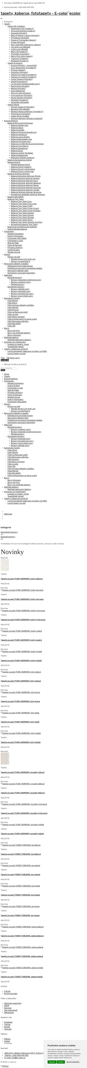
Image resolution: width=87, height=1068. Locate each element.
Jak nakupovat (10, 1010)
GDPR (6, 1005)
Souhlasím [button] (52, 1062)
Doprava (7, 1008)
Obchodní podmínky (13, 1003)
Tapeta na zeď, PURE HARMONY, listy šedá (20, 722)
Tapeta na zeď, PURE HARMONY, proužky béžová (23, 793)
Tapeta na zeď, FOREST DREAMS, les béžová (21, 854)
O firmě (7, 991)
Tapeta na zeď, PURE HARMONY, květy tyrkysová (23, 620)
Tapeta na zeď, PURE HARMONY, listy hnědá (20, 742)
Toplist (7, 1041)
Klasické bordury (8, 537)
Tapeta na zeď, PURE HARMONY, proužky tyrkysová (24, 813)
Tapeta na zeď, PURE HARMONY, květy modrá (21, 640)
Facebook (8, 1022)
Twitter (7, 1024)
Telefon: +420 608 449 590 (16, 1055)
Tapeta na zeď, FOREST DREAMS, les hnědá (20, 895)
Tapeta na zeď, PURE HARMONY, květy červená (22, 599)
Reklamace (9, 1012)
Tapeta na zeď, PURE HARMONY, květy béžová (22, 579)
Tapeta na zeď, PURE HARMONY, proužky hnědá (22, 834)
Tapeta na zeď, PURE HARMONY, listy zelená (21, 681)
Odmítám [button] (61, 1062)
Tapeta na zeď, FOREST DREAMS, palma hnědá (22, 977)
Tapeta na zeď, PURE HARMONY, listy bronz (20, 701)
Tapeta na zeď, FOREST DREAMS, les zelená (20, 874)
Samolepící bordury (9, 532)
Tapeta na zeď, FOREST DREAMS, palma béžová (22, 936)
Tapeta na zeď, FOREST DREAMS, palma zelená (22, 956)
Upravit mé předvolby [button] (73, 1062)
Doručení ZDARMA (12, 3)
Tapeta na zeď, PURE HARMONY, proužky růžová (22, 772)
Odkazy (7, 1039)
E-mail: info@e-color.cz (15, 1058)
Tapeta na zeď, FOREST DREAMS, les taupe (20, 915)
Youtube (7, 1029)
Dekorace (8, 514)
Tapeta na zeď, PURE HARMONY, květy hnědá (21, 660)
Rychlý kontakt (10, 993)
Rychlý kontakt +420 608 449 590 (19, 7)
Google (7, 1027)
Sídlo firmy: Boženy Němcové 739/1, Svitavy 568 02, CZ (28, 1053)
